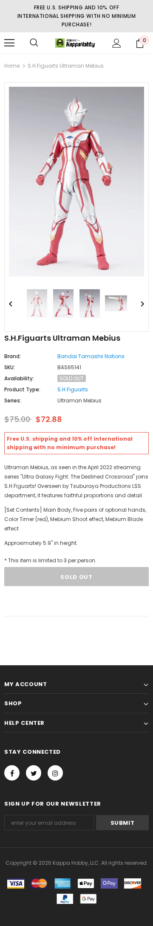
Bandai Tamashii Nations (91, 356)
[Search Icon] (34, 43)
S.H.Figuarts (72, 389)
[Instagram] (55, 773)
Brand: (12, 356)
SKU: (9, 367)
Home (12, 65)
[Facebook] (12, 773)
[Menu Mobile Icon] (9, 43)
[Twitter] (33, 773)
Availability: (19, 378)
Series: (12, 400)
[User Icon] (116, 43)
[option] (76, 181)
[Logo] (75, 43)
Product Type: (22, 389)
